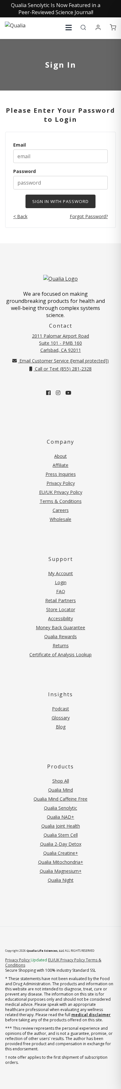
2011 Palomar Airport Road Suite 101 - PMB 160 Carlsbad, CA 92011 (60, 343)
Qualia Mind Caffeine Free (60, 799)
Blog (61, 727)
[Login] (98, 28)
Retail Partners (60, 600)
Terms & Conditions (61, 501)
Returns (61, 645)
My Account (60, 573)
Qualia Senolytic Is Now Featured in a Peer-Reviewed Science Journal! (55, 9)
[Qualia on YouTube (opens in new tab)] (68, 392)
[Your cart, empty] (113, 27)
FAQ (60, 591)
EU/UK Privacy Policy (60, 492)
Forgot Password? (89, 216)
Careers (61, 510)
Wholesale (60, 519)
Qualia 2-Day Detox (60, 844)
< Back (20, 216)
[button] (69, 27)
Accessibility (60, 618)
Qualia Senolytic (60, 808)
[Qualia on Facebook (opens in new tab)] (48, 392)
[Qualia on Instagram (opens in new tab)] (58, 392)
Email (19, 145)
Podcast (60, 709)
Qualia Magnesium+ (61, 871)
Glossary (61, 718)
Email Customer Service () (63, 361)
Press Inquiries (60, 474)
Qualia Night (61, 880)
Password (24, 171)
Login (60, 582)
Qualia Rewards (60, 636)
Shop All (60, 781)
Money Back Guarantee (60, 627)
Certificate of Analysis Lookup (60, 654)
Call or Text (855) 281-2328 (63, 369)
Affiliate (60, 465)
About (60, 456)
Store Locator (60, 609)
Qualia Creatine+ (60, 853)
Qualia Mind (60, 790)
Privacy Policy (60, 483)
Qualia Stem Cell (61, 835)
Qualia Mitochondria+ (60, 862)
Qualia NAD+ (60, 817)
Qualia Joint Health (60, 826)
